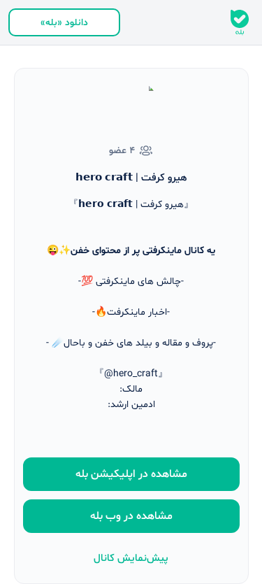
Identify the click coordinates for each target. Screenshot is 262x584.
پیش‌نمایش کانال (131, 558)
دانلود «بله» (64, 22)
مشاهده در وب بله (131, 516)
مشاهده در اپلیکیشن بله (131, 474)
